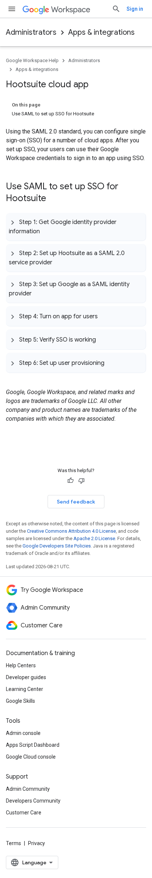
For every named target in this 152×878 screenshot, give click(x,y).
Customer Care (23, 813)
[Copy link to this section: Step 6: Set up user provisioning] (111, 362)
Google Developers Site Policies (57, 546)
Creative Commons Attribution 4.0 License (71, 531)
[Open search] (116, 8)
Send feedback (76, 501)
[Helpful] (70, 480)
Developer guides (26, 677)
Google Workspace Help (32, 60)
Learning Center (24, 689)
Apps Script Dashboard (32, 745)
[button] (76, 226)
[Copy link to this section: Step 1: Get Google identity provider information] (47, 230)
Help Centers (21, 665)
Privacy (36, 843)
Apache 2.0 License (94, 538)
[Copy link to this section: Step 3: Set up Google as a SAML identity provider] (39, 292)
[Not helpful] (81, 480)
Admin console (23, 733)
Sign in (135, 9)
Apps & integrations (101, 32)
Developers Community (33, 801)
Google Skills (20, 701)
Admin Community (28, 789)
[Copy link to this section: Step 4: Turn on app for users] (105, 316)
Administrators (31, 32)
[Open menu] (11, 9)
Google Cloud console (31, 757)
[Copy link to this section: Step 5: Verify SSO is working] (103, 339)
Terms (13, 843)
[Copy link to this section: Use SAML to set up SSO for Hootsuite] (53, 198)
